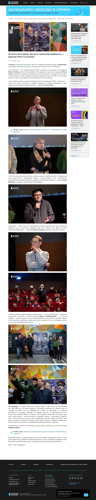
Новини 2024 (18, 18)
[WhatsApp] (78, 478)
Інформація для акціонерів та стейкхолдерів (74, 464)
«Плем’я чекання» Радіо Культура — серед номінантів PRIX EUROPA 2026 (78, 101)
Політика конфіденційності (25, 493)
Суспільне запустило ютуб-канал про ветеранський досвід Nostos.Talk (79, 79)
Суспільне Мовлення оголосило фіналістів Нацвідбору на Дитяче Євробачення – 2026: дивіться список (77, 123)
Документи (48, 2)
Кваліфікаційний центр (60, 2)
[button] (81, 2)
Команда (40, 2)
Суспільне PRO (74, 2)
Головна (10, 18)
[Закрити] (87, 491)
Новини (32, 2)
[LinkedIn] (81, 478)
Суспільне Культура (23, 66)
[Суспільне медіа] (79, 27)
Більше (73, 156)
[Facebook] (70, 478)
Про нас (25, 2)
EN (84, 2)
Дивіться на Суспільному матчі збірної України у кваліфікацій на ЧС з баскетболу (78, 145)
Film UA (50, 66)
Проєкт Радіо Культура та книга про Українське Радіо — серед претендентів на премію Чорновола (79, 58)
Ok (86, 494)
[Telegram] (75, 478)
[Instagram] (73, 478)
